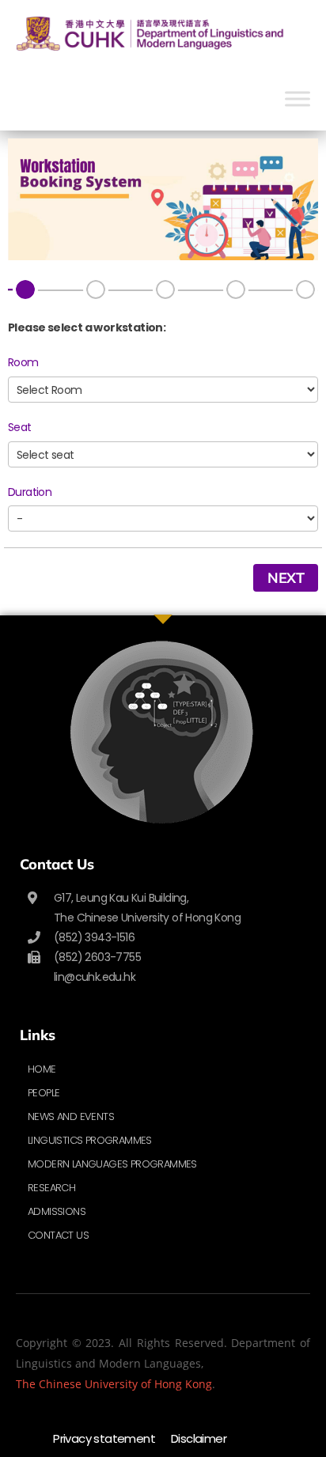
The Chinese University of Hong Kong (114, 1383)
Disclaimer (198, 1438)
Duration (29, 492)
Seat (20, 427)
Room (23, 362)
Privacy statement (104, 1438)
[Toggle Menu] (297, 98)
